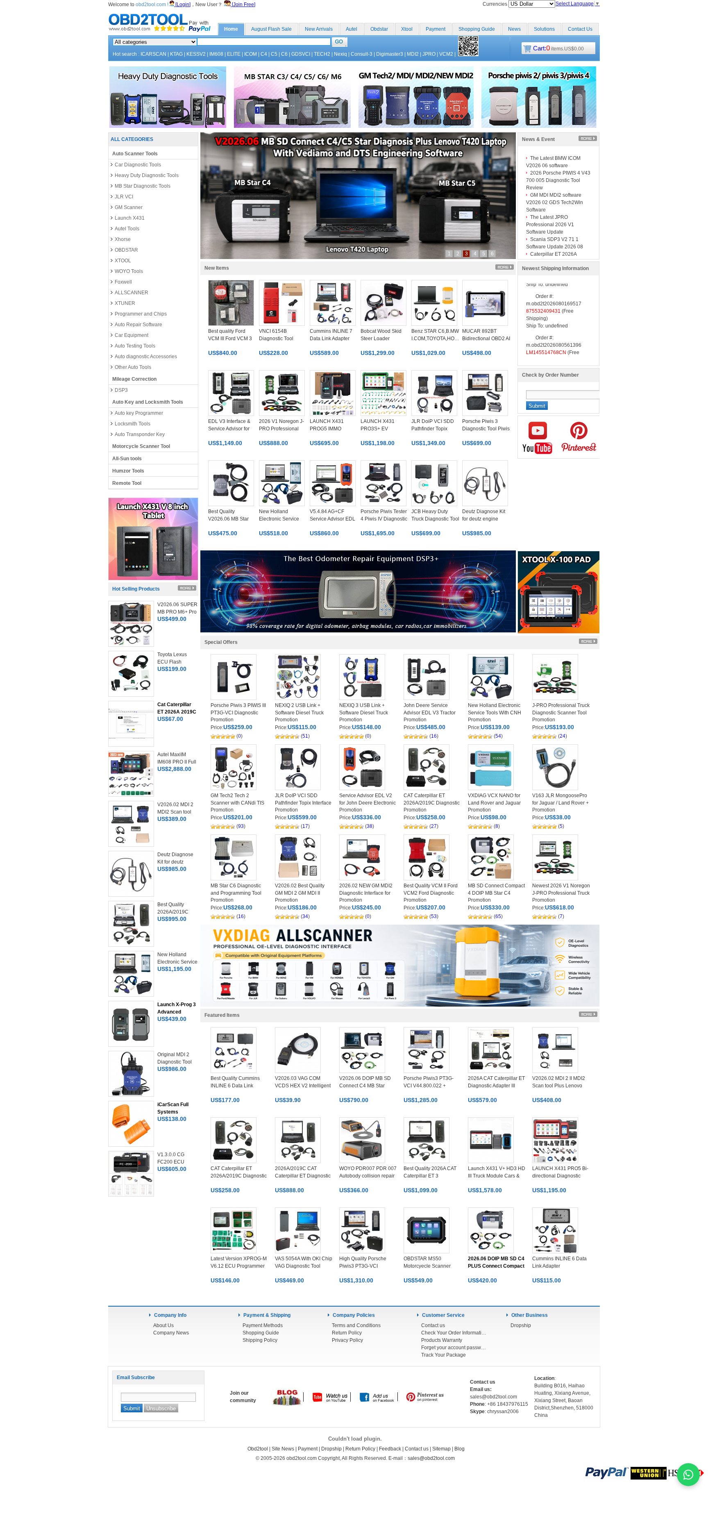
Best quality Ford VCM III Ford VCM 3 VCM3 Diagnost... (230, 338)
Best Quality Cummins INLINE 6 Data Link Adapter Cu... (235, 1085)
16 (434, 736)
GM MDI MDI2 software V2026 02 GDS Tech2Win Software (554, 202)
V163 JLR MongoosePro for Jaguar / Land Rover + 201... (560, 803)
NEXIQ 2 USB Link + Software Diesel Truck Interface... (299, 712)
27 (434, 826)
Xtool (407, 29)
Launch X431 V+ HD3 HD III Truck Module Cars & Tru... (496, 1176)
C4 (264, 54)
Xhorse (123, 239)
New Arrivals (319, 29)
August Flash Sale (271, 29)
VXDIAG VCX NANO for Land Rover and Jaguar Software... (494, 803)
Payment (435, 29)
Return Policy (347, 1333)
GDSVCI (300, 54)
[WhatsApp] (688, 1474)
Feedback (390, 1449)
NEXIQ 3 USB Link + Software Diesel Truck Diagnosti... (363, 712)
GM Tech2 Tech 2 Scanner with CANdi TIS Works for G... (237, 803)
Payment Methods (263, 1325)
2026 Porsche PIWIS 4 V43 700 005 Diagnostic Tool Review (558, 180)
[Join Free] (243, 4)
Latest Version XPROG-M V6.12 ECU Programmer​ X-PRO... (239, 1266)
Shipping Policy (260, 1340)
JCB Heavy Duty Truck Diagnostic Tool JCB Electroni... (435, 519)
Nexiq (340, 54)
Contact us (433, 1325)
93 (241, 826)
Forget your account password (454, 1347)
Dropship (521, 1325)
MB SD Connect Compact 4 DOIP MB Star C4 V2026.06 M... (496, 893)
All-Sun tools (127, 458)
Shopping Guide (476, 29)
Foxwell (123, 282)
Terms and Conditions (356, 1325)
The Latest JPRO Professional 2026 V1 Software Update (550, 224)
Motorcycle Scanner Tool (141, 446)
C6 (284, 54)
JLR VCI (124, 197)
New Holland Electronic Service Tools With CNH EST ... (494, 712)
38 (369, 826)
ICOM (250, 54)
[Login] (182, 4)
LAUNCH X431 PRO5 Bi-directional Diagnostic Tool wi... (560, 1176)
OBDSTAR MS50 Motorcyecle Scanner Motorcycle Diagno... (427, 1266)
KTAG (176, 54)
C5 (274, 54)
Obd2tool (257, 1449)
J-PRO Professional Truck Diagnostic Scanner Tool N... (561, 712)
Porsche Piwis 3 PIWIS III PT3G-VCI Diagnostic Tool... (238, 712)
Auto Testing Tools (135, 346)
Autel (351, 29)
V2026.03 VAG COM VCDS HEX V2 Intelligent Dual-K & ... (303, 1085)
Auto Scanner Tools (135, 154)
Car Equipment (131, 335)
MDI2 (413, 54)
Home (231, 29)
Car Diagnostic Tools (138, 165)
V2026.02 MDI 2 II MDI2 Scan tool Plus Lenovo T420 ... (558, 1085)
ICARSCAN (153, 54)
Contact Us (580, 29)
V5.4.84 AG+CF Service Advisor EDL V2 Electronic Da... (332, 519)
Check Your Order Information (454, 1333)
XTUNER (125, 303)
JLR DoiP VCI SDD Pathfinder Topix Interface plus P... (432, 428)
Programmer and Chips (141, 314)
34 (305, 916)
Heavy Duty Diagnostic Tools (147, 175)
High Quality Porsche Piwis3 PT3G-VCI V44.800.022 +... (362, 1266)
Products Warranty (441, 1340)
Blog (459, 1449)
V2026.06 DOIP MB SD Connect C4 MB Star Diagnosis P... (365, 1085)
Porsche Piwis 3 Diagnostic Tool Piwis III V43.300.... (486, 428)
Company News (171, 1333)
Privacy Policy (347, 1340)
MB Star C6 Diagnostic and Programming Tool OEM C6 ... (236, 893)
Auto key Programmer (139, 413)
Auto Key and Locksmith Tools (147, 402)
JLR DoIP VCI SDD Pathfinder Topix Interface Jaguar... (303, 803)
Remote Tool (126, 483)
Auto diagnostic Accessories (146, 356)
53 (434, 916)
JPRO (429, 54)
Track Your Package (443, 1355)
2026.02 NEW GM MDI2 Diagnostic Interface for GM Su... (366, 893)
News (514, 29)
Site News (283, 1449)
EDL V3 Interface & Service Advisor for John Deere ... (229, 428)
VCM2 (446, 54)
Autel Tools (127, 229)
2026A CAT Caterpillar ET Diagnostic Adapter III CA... (496, 1085)
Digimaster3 (389, 54)
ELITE (234, 54)
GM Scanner (129, 207)
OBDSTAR (126, 250)
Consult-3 (361, 54)
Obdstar (379, 29)
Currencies (495, 4)
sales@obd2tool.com (431, 1458)
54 (498, 736)
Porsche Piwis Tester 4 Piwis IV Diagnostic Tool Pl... (384, 519)
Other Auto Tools (133, 367)
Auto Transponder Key (140, 434)
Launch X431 (130, 218)
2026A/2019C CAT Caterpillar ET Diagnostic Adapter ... (303, 1176)
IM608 (216, 54)
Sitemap (441, 1449)
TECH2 (322, 54)
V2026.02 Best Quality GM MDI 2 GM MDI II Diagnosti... (299, 893)
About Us (163, 1325)
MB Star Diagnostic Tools (142, 186)
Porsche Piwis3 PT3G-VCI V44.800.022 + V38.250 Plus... (429, 1085)
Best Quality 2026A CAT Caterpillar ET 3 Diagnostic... (430, 1176)
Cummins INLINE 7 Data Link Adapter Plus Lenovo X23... (331, 338)
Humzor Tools (128, 471)
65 (498, 916)
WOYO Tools (129, 271)
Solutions (544, 29)
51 (305, 736)
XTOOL (123, 261)
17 (305, 826)
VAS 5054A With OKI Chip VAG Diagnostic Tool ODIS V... (303, 1266)
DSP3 (121, 390)
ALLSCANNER (131, 293)
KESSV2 (196, 54)
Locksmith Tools (132, 424)
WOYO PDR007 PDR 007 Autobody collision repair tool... (368, 1176)
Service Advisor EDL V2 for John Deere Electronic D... (367, 803)
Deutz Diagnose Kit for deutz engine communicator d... (483, 519)
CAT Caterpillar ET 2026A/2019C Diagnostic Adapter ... (432, 803)
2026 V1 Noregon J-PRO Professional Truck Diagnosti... (281, 428)
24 (562, 736)
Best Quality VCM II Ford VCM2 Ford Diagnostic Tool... (431, 893)
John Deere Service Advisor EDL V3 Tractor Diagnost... (430, 712)
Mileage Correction (134, 379)
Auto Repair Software (138, 324)
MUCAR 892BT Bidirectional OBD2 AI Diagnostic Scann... (486, 338)
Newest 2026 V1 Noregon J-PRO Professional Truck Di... (561, 893)
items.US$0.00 (558, 49)
